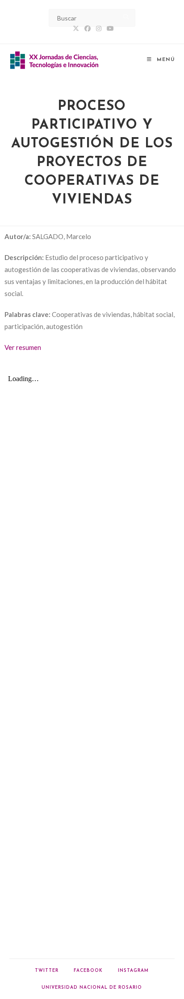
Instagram (133, 970)
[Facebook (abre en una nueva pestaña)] (87, 28)
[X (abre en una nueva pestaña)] (76, 28)
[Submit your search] (126, 16)
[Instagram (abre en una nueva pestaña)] (98, 28)
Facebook (88, 970)
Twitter (47, 970)
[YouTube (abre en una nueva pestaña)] (109, 28)
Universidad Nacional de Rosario (92, 987)
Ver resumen (22, 347)
